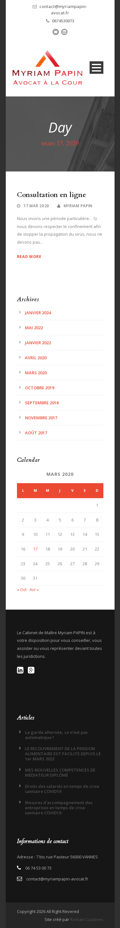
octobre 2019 (39, 388)
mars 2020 (36, 373)
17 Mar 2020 (36, 206)
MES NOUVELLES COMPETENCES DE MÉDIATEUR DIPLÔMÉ (60, 772)
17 (35, 549)
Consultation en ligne (51, 195)
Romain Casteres (86, 919)
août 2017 (36, 433)
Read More (29, 256)
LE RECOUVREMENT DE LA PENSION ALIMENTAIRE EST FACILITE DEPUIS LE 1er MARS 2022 (63, 754)
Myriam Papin (78, 206)
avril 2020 (35, 358)
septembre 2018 (42, 403)
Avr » (34, 589)
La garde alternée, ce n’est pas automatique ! (56, 734)
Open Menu (96, 67)
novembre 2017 (41, 418)
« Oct (22, 589)
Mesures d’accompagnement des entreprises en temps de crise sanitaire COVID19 (58, 808)
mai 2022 (34, 328)
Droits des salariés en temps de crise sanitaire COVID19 (62, 788)
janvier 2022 (38, 343)
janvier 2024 (38, 313)
